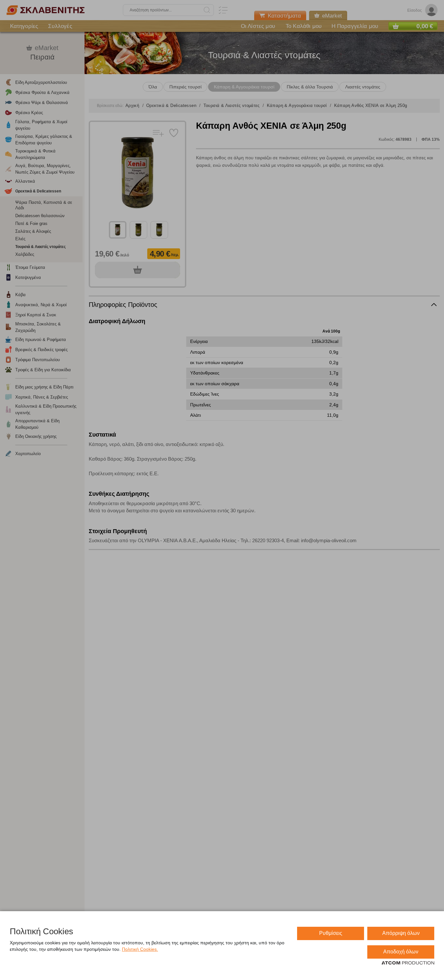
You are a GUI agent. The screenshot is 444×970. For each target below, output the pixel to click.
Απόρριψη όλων (401, 933)
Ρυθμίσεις (330, 933)
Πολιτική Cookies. (140, 949)
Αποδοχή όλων (400, 951)
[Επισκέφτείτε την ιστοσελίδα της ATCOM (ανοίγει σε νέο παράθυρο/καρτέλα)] (408, 963)
